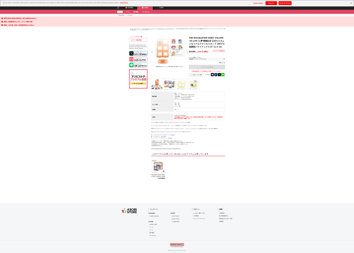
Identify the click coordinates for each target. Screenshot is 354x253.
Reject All (271, 3)
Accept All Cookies (285, 3)
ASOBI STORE (153, 224)
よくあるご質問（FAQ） (199, 213)
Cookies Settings (258, 3)
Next (222, 166)
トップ (131, 28)
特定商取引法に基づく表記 (225, 218)
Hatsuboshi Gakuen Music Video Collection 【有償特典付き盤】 (158, 176)
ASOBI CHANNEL (154, 216)
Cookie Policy (124, 2)
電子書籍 (135, 12)
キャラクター (122, 15)
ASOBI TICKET (175, 216)
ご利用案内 (196, 216)
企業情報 (221, 221)
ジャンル (130, 15)
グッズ (120, 12)
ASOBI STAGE (175, 219)
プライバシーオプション (199, 218)
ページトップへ (348, 247)
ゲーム (127, 12)
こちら (172, 134)
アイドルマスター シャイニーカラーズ (165, 28)
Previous (153, 166)
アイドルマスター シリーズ (148, 28)
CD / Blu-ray (145, 12)
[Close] (351, 3)
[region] (177, 3)
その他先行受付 (175, 221)
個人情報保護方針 (223, 216)
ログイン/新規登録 (136, 40)
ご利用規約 (222, 213)
